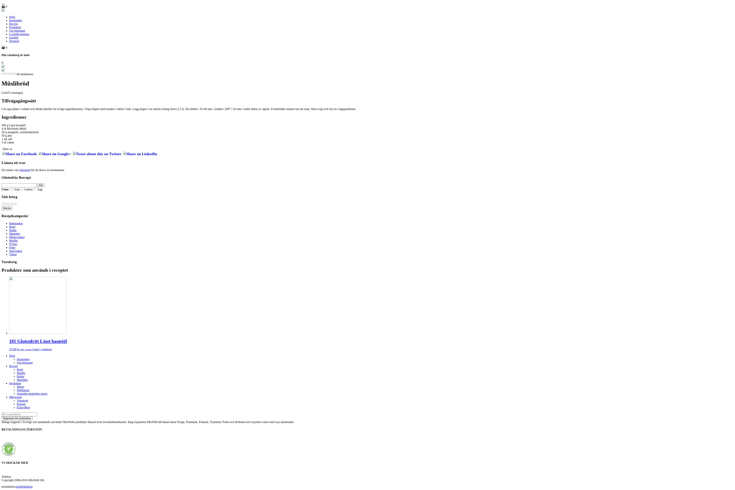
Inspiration (15, 20)
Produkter (15, 27)
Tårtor (13, 254)
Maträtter (14, 233)
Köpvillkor (23, 407)
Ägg (39, 189)
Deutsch (14, 41)
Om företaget (17, 30)
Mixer (20, 386)
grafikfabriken (24, 486)
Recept (13, 23)
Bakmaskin (16, 223)
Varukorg (22, 400)
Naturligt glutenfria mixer (32, 393)
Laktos (28, 189)
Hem (12, 17)
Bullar (13, 230)
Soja (17, 189)
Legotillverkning (19, 34)
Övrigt (13, 244)
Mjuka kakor (17, 237)
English (13, 37)
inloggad (25, 170)
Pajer (12, 247)
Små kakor (15, 251)
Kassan (21, 404)
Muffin (13, 240)
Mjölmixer (23, 390)
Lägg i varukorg (42, 349)
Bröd (12, 226)
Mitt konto (15, 397)
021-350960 (19, 476)
